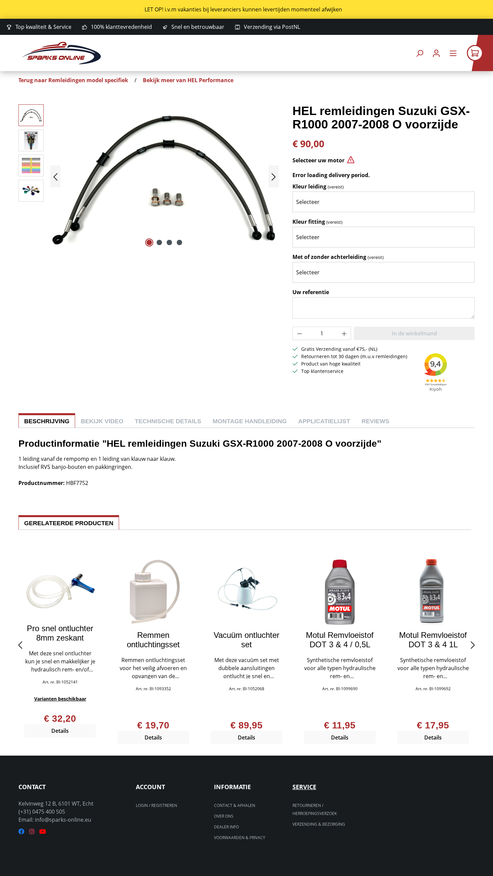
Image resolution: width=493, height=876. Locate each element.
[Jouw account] (436, 53)
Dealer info (226, 827)
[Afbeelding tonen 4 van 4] (179, 242)
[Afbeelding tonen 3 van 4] (169, 242)
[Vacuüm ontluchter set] (246, 591)
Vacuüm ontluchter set (246, 640)
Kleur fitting (317, 221)
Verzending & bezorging (318, 824)
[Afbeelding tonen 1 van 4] (149, 242)
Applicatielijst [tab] (324, 421)
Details (60, 730)
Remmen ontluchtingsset (153, 640)
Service (304, 787)
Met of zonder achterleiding (338, 257)
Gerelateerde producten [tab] (68, 523)
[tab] (46, 420)
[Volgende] (274, 176)
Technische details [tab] (168, 421)
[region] (246, 9)
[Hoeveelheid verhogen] (344, 333)
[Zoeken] (419, 53)
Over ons (223, 816)
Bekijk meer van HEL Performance (188, 80)
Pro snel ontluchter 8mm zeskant (60, 633)
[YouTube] (42, 831)
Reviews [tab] (375, 421)
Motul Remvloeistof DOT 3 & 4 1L (433, 640)
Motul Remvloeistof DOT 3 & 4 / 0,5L (340, 640)
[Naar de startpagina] (62, 53)
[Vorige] (55, 176)
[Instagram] (32, 831)
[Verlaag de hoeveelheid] (299, 333)
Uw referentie (310, 292)
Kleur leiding (318, 186)
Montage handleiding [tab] (250, 421)
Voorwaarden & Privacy (239, 837)
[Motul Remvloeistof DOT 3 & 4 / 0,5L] (340, 591)
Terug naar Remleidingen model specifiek (73, 80)
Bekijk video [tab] (102, 421)
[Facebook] (21, 831)
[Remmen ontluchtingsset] (153, 591)
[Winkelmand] (480, 53)
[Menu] (453, 53)
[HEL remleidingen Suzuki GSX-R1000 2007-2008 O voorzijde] (164, 176)
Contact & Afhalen (234, 805)
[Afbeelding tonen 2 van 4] (159, 242)
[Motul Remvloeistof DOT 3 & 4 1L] (433, 591)
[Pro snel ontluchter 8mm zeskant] (60, 588)
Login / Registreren (156, 805)
